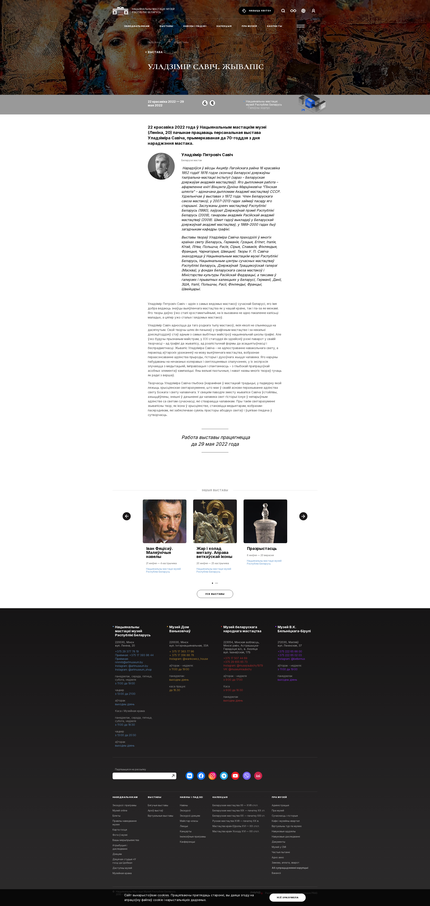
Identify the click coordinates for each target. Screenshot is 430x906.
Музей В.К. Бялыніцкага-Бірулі (294, 629)
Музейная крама (122, 873)
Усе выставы (215, 594)
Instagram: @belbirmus (291, 658)
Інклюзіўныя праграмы (193, 836)
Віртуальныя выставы (160, 815)
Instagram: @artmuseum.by (131, 666)
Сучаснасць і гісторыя (285, 815)
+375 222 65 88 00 (290, 651)
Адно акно (278, 857)
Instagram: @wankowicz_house (188, 658)
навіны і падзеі (194, 26)
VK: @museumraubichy (237, 669)
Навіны (184, 805)
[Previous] (127, 516)
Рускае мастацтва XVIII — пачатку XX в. (235, 820)
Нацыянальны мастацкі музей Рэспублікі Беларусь (133, 631)
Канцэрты (185, 831)
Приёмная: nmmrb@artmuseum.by (129, 660)
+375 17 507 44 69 (235, 658)
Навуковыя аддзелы (284, 831)
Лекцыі (184, 826)
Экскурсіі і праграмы (124, 805)
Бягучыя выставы (158, 805)
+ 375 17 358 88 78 (181, 655)
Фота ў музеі (120, 834)
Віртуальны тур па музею (287, 826)
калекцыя (224, 26)
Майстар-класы (189, 820)
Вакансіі (276, 873)
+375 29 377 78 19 (127, 651)
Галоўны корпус (259, 107)
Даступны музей (122, 868)
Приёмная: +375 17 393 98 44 (134, 655)
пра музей (249, 26)
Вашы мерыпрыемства (126, 840)
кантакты (274, 26)
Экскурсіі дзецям (190, 815)
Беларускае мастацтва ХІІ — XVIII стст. (235, 805)
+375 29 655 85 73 (235, 661)
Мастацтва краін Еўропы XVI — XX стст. (236, 826)
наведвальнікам (136, 26)
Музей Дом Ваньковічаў (179, 629)
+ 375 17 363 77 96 (181, 651)
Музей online (120, 810)
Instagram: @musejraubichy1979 (243, 665)
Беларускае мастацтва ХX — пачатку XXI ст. (238, 815)
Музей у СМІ (279, 846)
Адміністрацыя (280, 805)
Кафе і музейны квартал (286, 820)
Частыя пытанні (281, 852)
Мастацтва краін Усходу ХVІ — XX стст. (235, 831)
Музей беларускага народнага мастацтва (242, 629)
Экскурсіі (185, 810)
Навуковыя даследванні (286, 836)
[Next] (303, 516)
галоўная (154, 42)
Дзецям (117, 854)
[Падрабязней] (164, 539)
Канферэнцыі (187, 841)
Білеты (116, 815)
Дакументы (278, 841)
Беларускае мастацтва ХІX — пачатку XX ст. (238, 810)
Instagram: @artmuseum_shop (133, 669)
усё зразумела (287, 897)
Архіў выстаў (155, 810)
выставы (166, 26)
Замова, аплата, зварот (285, 862)
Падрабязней (156, 571)
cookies (163, 895)
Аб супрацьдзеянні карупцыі (290, 867)
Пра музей (278, 810)
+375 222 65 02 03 (290, 655)
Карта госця (120, 829)
